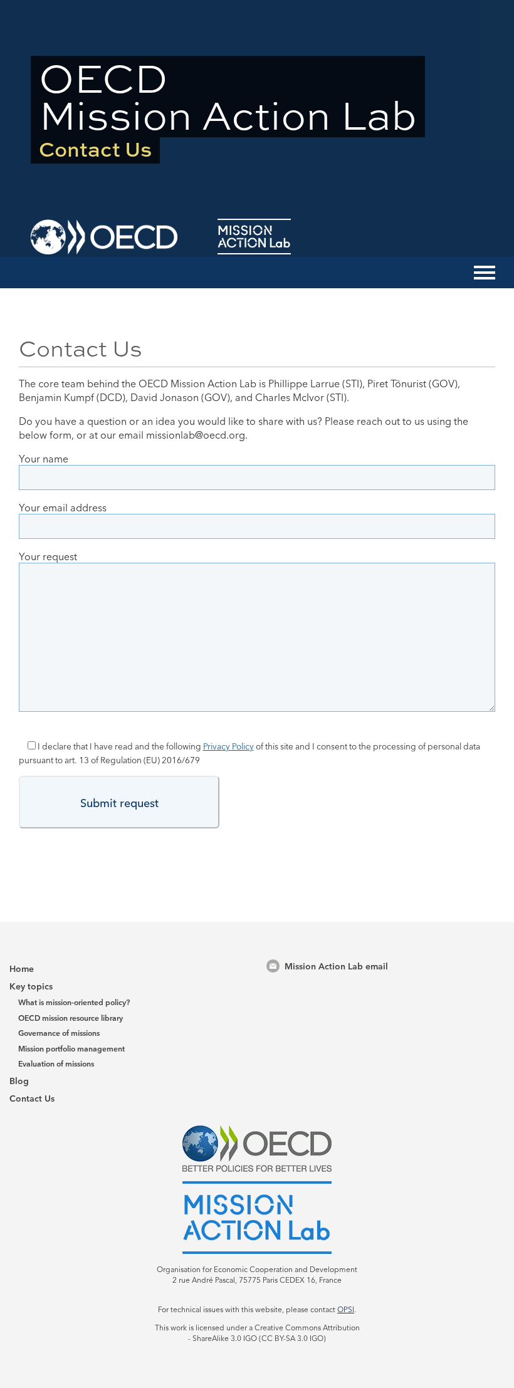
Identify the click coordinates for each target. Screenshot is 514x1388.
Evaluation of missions (56, 1063)
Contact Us (32, 1098)
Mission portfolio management (71, 1048)
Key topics (31, 985)
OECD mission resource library (70, 1017)
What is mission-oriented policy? (74, 1001)
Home (21, 968)
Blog (19, 1080)
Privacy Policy (228, 745)
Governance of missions (59, 1032)
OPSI (345, 1308)
